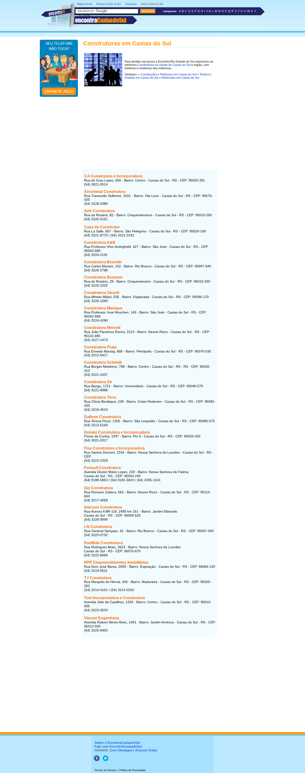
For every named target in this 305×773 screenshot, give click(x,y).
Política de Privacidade (132, 770)
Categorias (131, 3)
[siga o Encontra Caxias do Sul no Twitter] (105, 760)
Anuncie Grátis (146, 750)
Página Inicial (84, 3)
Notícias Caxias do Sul (108, 3)
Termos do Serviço (105, 770)
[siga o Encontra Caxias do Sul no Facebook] (97, 760)
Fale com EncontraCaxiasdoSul (118, 746)
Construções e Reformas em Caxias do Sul (168, 74)
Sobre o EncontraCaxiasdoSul (117, 742)
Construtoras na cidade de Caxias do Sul (164, 65)
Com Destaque (121, 750)
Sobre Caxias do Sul (152, 3)
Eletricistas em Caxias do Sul (180, 77)
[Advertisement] (150, 121)
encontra (100, 20)
